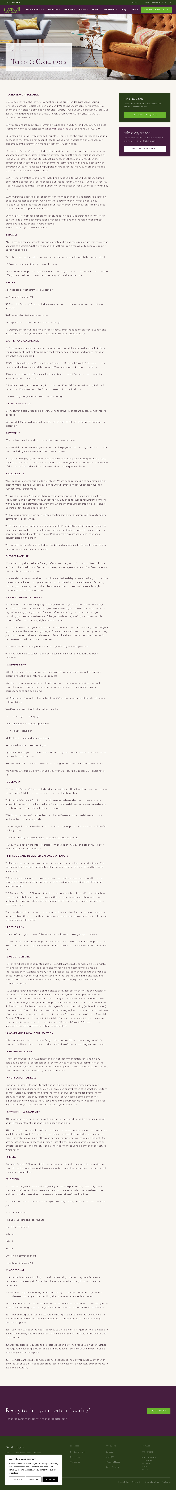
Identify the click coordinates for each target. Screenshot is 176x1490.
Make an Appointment (144, 149)
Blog (123, 10)
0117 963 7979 (13, 2)
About (95, 10)
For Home (54, 9)
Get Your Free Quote (156, 10)
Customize (17, 1479)
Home (13, 50)
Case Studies (110, 9)
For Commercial (35, 9)
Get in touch (158, 1411)
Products (69, 9)
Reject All (33, 1479)
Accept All (50, 1479)
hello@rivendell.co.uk (59, 128)
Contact (135, 10)
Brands (83, 9)
